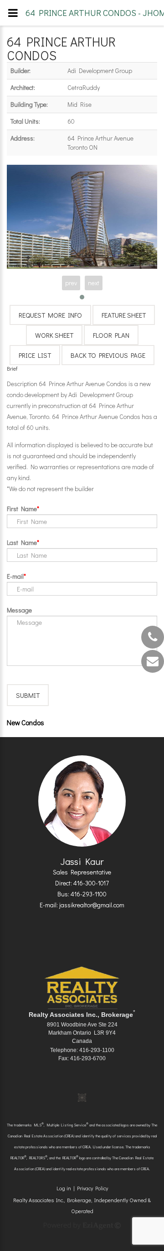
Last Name (22, 542)
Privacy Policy (92, 1188)
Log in (63, 1188)
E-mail (15, 576)
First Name (22, 508)
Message (19, 610)
